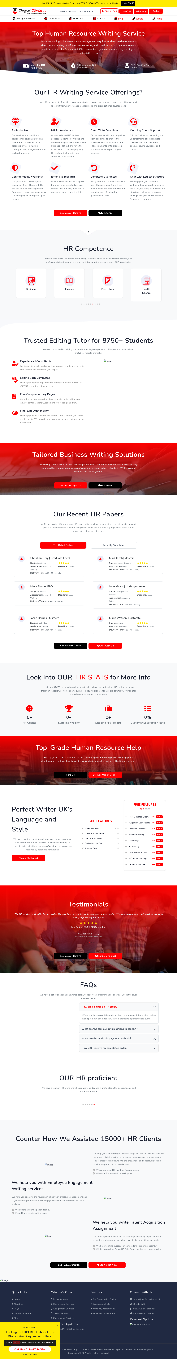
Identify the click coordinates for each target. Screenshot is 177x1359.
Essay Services (60, 1295)
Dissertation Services (63, 1300)
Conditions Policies (23, 1309)
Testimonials (86, 11)
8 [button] (97, 300)
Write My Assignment (104, 1304)
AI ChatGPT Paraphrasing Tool (68, 1324)
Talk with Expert (28, 854)
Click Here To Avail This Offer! (29, 1349)
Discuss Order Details (105, 770)
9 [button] (99, 300)
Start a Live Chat (106, 952)
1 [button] (81, 300)
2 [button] (84, 300)
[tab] (63, 541)
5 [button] (90, 300)
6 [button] (92, 300)
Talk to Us (106, 209)
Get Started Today (70, 641)
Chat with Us (106, 641)
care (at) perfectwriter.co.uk (146, 1295)
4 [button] (88, 300)
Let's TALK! (128, 3)
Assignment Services (63, 1304)
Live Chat (126, 11)
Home (17, 1295)
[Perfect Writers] (29, 11)
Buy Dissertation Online (104, 1295)
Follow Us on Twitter (143, 1309)
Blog (120, 19)
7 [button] (95, 300)
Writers (139, 19)
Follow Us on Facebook (143, 1304)
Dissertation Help (101, 1300)
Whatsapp (141, 11)
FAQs (16, 1304)
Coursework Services (63, 1314)
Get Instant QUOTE (71, 209)
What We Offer (67, 11)
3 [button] (86, 300)
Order (156, 11)
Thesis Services (61, 1309)
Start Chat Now (108, 1261)
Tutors (159, 19)
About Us (18, 1300)
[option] (31, 279)
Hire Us (70, 770)
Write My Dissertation (104, 1309)
